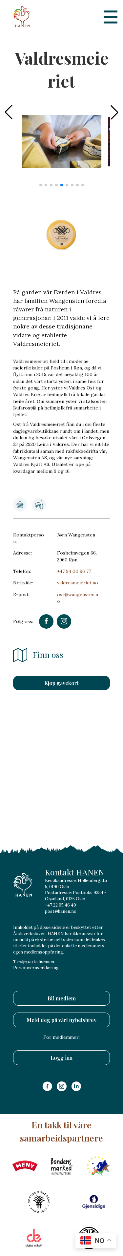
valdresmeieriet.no (77, 583)
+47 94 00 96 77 (74, 571)
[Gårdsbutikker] (20, 505)
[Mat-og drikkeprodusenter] (39, 505)
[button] (114, 112)
